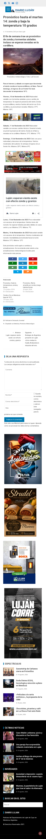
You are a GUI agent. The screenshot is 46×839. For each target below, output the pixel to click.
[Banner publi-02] (23, 623)
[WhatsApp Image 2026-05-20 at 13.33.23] (20, 512)
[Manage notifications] (40, 833)
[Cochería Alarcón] (23, 311)
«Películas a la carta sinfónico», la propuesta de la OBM (29, 697)
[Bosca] (19, 562)
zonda (12, 86)
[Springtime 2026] (23, 156)
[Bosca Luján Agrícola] (23, 117)
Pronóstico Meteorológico (27, 323)
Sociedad (21, 320)
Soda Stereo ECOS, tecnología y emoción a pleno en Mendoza (29, 683)
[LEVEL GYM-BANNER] (23, 169)
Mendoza (16, 323)
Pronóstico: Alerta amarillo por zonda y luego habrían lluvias (32, 285)
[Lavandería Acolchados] (23, 459)
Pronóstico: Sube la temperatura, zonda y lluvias (10, 285)
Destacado (16, 320)
